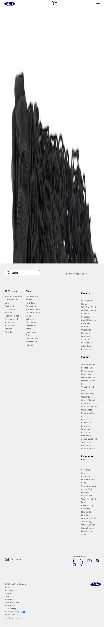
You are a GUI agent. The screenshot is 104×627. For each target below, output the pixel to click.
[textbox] (22, 272)
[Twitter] (81, 561)
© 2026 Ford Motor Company (15, 584)
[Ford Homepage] (95, 584)
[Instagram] (97, 561)
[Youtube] (89, 561)
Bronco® (70, 273)
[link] (8, 587)
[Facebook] (74, 561)
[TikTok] (81, 564)
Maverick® (81, 273)
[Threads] (74, 564)
